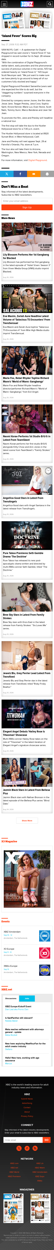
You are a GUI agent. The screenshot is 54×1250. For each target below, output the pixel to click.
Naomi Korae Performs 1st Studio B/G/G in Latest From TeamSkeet (26, 438)
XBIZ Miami (40, 1167)
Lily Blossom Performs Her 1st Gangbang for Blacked (26, 256)
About (27, 1111)
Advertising (27, 1103)
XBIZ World (14, 1172)
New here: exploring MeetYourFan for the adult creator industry (25, 1045)
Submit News (27, 1098)
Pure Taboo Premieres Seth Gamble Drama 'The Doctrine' (23, 555)
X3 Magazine (9, 841)
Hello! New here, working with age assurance (22, 1059)
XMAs (39, 1180)
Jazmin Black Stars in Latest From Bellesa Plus (26, 791)
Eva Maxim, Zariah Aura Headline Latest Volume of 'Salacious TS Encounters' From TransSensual (26, 319)
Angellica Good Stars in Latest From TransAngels (23, 500)
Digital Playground (37, 160)
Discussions (10, 998)
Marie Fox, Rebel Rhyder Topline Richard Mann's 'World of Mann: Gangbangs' (26, 380)
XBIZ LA (39, 1163)
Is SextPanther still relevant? (19, 1018)
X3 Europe (9, 948)
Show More (27, 820)
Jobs (27, 998)
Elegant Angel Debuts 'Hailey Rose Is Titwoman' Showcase (24, 733)
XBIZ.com (14, 1163)
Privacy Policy (27, 1116)
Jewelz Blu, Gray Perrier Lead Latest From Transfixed (26, 675)
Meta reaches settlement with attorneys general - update (24, 1031)
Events (5, 921)
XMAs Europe (10, 966)
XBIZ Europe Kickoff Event (18, 1006)
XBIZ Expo (39, 1176)
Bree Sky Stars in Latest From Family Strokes (23, 616)
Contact (27, 1107)
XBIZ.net (6, 989)
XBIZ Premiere (14, 1176)
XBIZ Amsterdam (12, 931)
